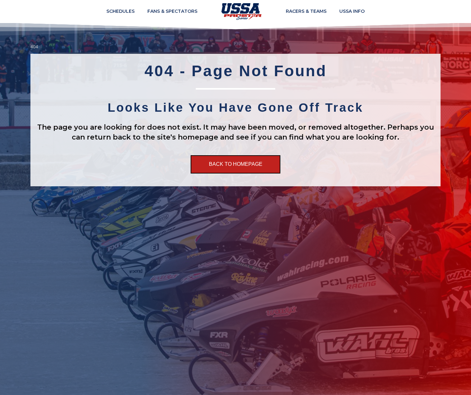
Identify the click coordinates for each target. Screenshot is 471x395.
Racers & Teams (306, 11)
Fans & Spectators (172, 11)
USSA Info (352, 11)
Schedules (120, 11)
